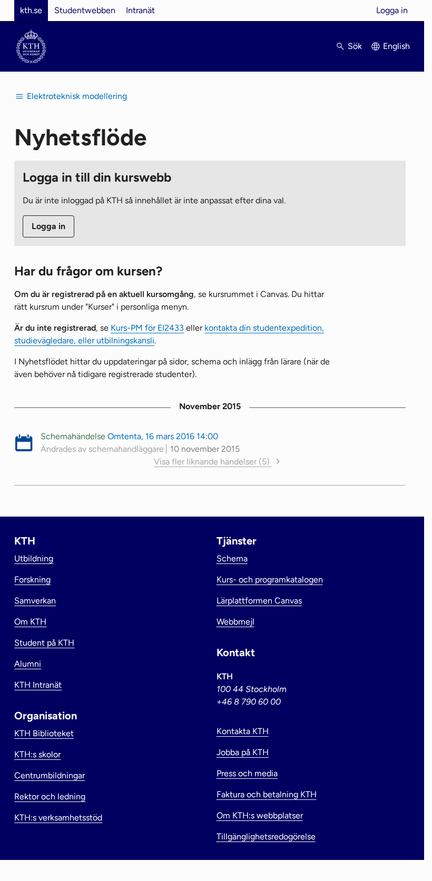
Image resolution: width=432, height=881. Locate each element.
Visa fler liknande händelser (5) (213, 462)
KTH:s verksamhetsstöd (58, 818)
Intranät (140, 10)
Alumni (27, 664)
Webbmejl (235, 622)
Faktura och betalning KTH (267, 794)
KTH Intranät (38, 685)
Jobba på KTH (243, 752)
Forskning (32, 580)
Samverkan (35, 601)
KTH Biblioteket (44, 733)
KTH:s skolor (37, 754)
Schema (232, 558)
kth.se (31, 10)
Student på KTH (44, 643)
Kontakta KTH (243, 731)
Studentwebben (84, 10)
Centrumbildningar (49, 775)
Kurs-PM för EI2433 (147, 328)
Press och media (247, 773)
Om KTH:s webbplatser (260, 815)
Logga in (392, 10)
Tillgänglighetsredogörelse (266, 836)
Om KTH (30, 622)
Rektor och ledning (49, 796)
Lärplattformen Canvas (259, 601)
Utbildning (33, 558)
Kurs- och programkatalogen (270, 580)
